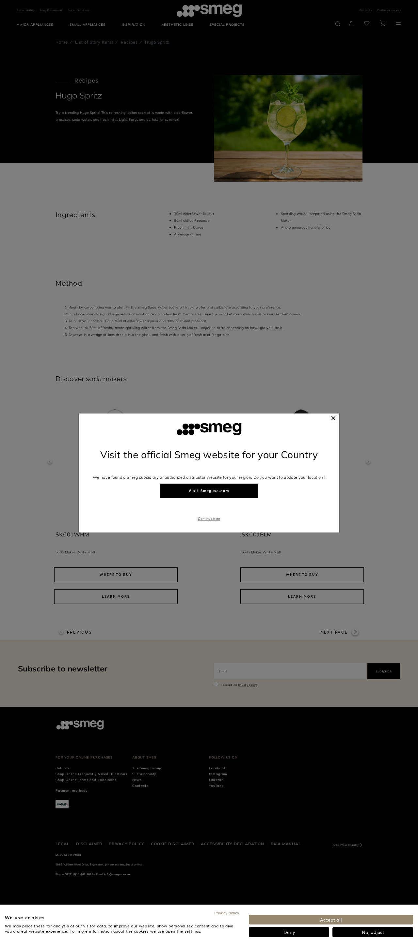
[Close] (333, 418)
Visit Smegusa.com (209, 491)
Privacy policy (226, 913)
